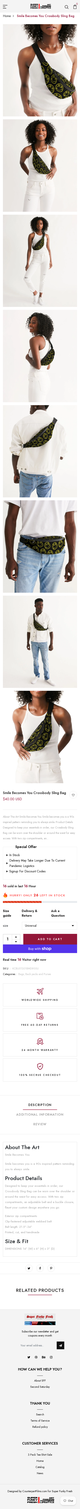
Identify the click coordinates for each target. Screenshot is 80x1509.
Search (40, 1414)
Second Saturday (40, 1387)
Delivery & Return (29, 913)
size (5, 925)
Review (40, 1124)
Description (40, 1105)
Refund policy (40, 1427)
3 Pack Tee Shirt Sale (40, 1455)
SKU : (6, 968)
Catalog (40, 1467)
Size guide (7, 913)
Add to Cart (50, 939)
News (40, 1473)
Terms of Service (40, 1421)
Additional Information (39, 1114)
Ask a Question (58, 913)
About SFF (40, 1381)
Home (7, 16)
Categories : (10, 974)
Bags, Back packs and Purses (34, 974)
